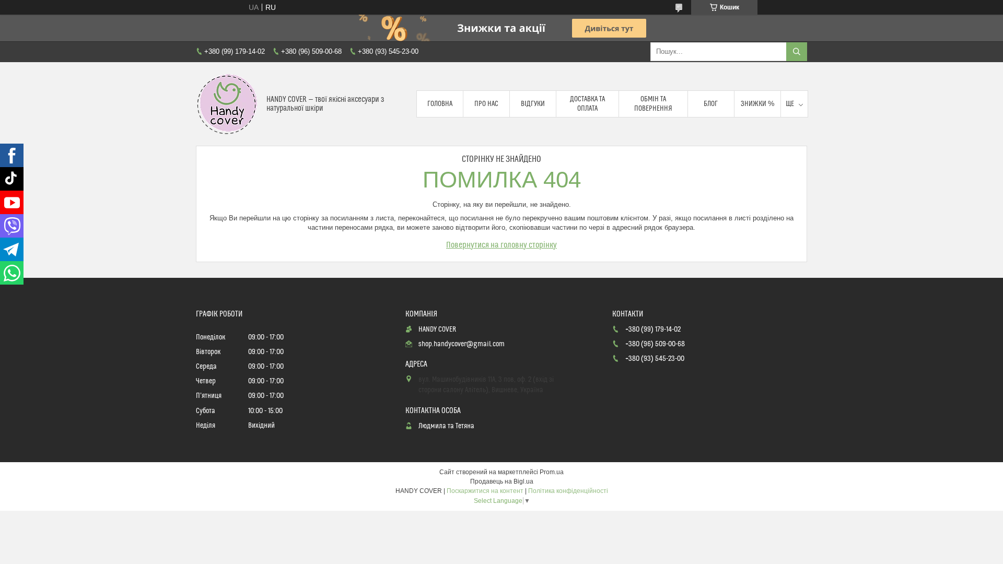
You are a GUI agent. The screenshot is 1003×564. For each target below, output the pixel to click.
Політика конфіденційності (568, 491)
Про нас (486, 104)
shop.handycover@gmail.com (461, 344)
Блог (711, 104)
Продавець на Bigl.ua (501, 481)
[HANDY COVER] (227, 104)
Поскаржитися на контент (485, 491)
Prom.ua (552, 472)
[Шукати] (796, 51)
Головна (439, 104)
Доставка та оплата (587, 104)
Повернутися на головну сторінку (501, 245)
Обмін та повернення (653, 104)
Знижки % (757, 104)
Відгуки (533, 104)
